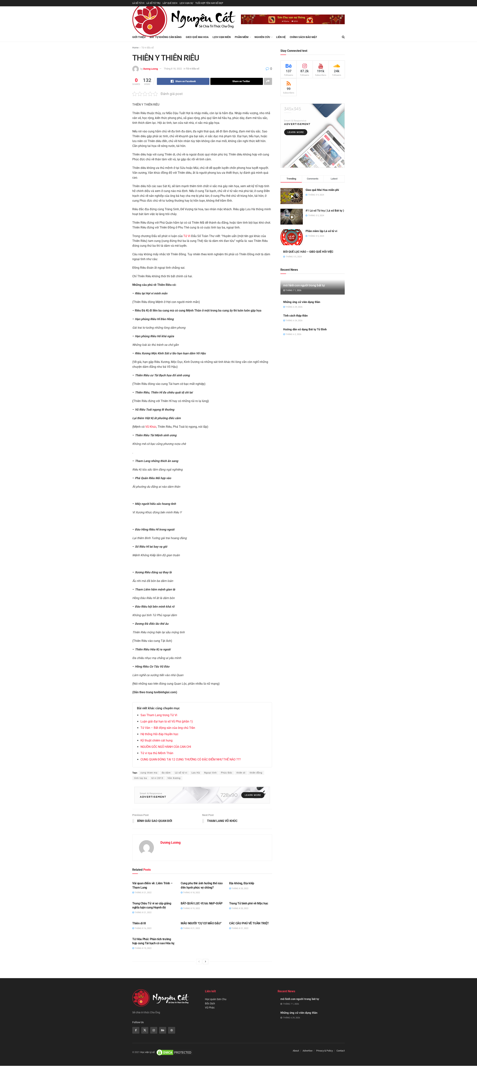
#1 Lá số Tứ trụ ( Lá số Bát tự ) (325, 210)
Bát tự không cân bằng (166, 37)
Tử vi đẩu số (147, 47)
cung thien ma (148, 772)
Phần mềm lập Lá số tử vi (321, 231)
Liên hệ (281, 37)
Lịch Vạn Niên (222, 37)
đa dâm (166, 772)
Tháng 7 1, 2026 (293, 290)
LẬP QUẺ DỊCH (170, 3)
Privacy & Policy (324, 1050)
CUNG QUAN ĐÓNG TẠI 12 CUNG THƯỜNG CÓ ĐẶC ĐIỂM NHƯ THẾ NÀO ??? (190, 759)
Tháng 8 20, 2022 (239, 888)
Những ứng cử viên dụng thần (301, 302)
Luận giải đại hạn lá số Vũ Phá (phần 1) (166, 721)
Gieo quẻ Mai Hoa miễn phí (322, 190)
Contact (341, 1050)
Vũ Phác (210, 1007)
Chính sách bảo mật (303, 37)
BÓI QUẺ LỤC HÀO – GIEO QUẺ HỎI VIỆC (308, 251)
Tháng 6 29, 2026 (293, 307)
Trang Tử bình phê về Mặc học (248, 903)
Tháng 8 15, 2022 (142, 948)
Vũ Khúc (150, 426)
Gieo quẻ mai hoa (197, 37)
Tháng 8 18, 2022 (173, 68)
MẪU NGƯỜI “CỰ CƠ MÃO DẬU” (201, 923)
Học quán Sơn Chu (215, 999)
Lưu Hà (196, 772)
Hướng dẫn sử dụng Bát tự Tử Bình (305, 329)
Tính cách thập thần (295, 315)
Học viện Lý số (147, 1052)
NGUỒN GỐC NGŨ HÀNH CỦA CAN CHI (165, 747)
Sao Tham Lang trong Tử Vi (158, 715)
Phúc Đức (226, 772)
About (296, 1050)
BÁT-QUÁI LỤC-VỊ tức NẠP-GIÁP (201, 903)
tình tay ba (140, 778)
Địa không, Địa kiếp (241, 883)
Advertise (307, 1050)
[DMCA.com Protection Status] (174, 1052)
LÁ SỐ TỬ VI (138, 3)
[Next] (205, 961)
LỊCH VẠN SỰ (186, 3)
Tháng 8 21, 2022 (142, 892)
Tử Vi (186, 236)
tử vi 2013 (157, 778)
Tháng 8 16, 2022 (142, 928)
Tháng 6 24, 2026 (293, 320)
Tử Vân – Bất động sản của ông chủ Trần (167, 728)
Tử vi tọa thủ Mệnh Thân (156, 753)
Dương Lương (150, 68)
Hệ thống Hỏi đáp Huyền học (159, 734)
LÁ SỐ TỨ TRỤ (153, 3)
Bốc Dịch (210, 1003)
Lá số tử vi (181, 772)
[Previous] (199, 961)
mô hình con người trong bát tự (304, 285)
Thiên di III (139, 923)
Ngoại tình (210, 772)
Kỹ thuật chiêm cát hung (156, 740)
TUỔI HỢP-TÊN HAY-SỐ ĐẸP (209, 3)
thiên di (240, 772)
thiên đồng (256, 772)
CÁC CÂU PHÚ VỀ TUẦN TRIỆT (249, 923)
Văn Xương (174, 778)
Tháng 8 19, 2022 (191, 908)
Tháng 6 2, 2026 (293, 334)
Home (135, 47)
